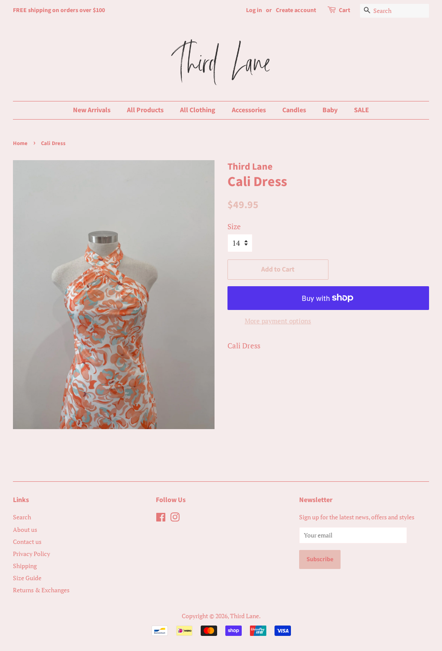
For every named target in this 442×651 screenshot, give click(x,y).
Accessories (249, 110)
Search (22, 517)
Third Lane (244, 616)
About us (25, 529)
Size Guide (27, 578)
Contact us (27, 541)
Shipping (25, 566)
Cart (344, 10)
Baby (330, 110)
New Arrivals (91, 110)
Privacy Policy (31, 554)
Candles (294, 110)
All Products (145, 110)
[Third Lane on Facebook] (161, 519)
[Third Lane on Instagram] (175, 519)
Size (234, 226)
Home (20, 143)
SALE (361, 110)
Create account (296, 10)
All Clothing (197, 110)
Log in (254, 10)
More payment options (278, 320)
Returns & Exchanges (41, 590)
